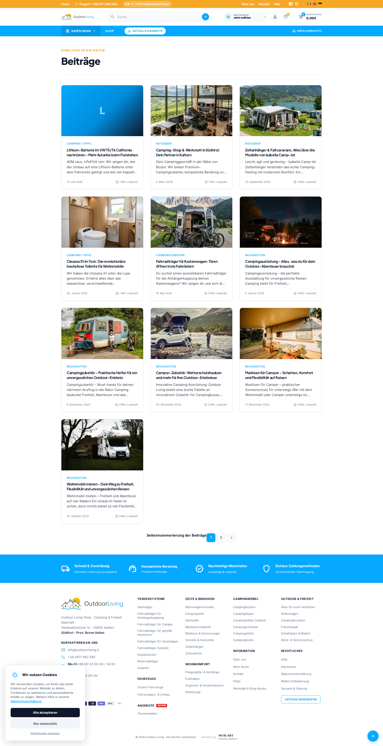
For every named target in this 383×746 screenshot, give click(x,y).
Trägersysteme (151, 599)
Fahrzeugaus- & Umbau (153, 694)
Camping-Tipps (79, 143)
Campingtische (243, 640)
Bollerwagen (289, 613)
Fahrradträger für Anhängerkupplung (150, 615)
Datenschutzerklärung (296, 674)
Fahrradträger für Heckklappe (157, 641)
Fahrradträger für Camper (155, 624)
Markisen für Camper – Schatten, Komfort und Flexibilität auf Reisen (279, 375)
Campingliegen (243, 613)
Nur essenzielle (45, 723)
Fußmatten (192, 678)
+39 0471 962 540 (78, 657)
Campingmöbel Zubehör (249, 620)
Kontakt (264, 4)
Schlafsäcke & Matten (296, 633)
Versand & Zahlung (294, 688)
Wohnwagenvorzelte (199, 607)
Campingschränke (245, 627)
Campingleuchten (293, 620)
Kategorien (81, 31)
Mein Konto (241, 667)
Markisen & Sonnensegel (202, 633)
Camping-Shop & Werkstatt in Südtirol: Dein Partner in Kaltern (188, 152)
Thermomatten (147, 713)
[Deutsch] (320, 4)
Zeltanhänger (194, 646)
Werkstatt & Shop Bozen (249, 688)
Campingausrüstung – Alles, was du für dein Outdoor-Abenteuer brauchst (280, 264)
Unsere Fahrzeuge (150, 687)
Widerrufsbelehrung (295, 681)
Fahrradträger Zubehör (153, 648)
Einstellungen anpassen (45, 733)
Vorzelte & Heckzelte (199, 640)
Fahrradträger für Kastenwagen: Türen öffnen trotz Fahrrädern (187, 264)
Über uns (248, 4)
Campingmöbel (245, 599)
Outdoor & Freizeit (297, 599)
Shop (109, 31)
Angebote (145, 705)
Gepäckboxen (146, 654)
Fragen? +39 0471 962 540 (96, 4)
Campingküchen (244, 607)
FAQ (277, 4)
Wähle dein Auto (307, 31)
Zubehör (143, 668)
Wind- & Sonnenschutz (297, 640)
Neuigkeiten (255, 255)
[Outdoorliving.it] (77, 17)
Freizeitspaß (289, 627)
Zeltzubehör (193, 653)
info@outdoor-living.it (80, 650)
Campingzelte (194, 613)
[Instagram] (296, 4)
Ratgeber (164, 143)
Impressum (288, 667)
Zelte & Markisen (199, 599)
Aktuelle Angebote (145, 31)
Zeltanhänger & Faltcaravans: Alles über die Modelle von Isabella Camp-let (280, 152)
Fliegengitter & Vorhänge (202, 672)
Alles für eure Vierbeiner (298, 607)
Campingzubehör (170, 255)
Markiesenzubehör (198, 627)
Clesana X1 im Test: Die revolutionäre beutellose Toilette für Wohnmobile (96, 264)
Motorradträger (147, 661)
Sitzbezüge (193, 692)
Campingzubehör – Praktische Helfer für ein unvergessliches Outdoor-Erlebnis (102, 375)
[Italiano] (309, 4)
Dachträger (144, 607)
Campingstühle (243, 633)
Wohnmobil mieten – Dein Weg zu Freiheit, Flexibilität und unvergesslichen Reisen (101, 486)
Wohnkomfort (197, 664)
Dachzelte (192, 620)
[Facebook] (290, 4)
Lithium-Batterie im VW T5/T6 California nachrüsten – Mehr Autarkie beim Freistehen (102, 152)
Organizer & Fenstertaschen (204, 685)
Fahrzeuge (146, 678)
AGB (284, 659)
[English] (314, 4)
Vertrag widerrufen (301, 699)
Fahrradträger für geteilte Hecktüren (154, 632)
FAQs (236, 681)
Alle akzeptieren (45, 712)
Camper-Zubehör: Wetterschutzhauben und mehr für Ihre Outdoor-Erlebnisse (188, 375)
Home (65, 4)
